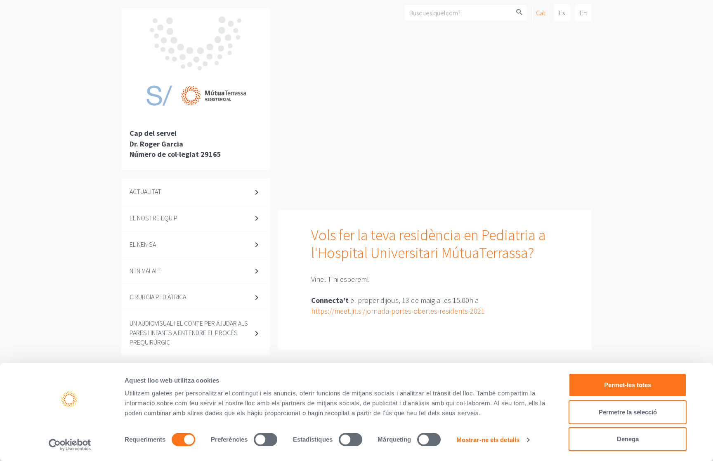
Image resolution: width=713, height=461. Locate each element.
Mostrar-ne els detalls (487, 439)
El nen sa (143, 244)
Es (562, 13)
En (583, 13)
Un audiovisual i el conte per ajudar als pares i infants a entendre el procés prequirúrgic (189, 332)
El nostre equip (153, 218)
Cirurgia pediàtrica (158, 297)
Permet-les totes (627, 384)
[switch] (265, 439)
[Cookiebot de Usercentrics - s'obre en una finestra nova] (70, 445)
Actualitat (145, 191)
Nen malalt (145, 271)
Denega (628, 438)
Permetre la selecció (628, 412)
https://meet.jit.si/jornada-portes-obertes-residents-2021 (398, 311)
